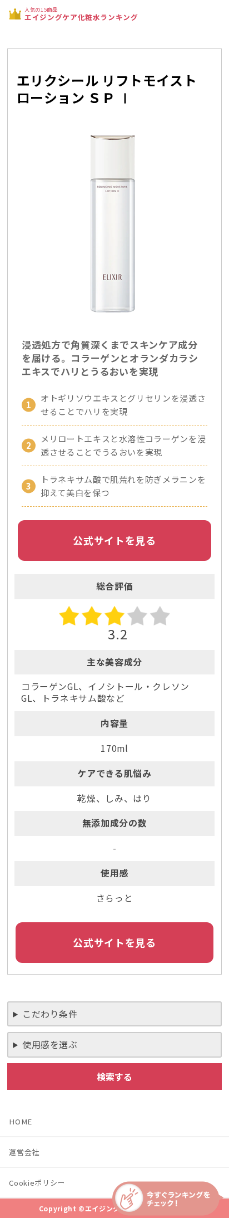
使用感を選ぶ (50, 1044)
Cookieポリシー (36, 1182)
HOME (20, 1121)
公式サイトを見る (114, 540)
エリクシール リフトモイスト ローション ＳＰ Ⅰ (107, 88)
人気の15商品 (81, 14)
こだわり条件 (50, 1013)
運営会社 (24, 1152)
